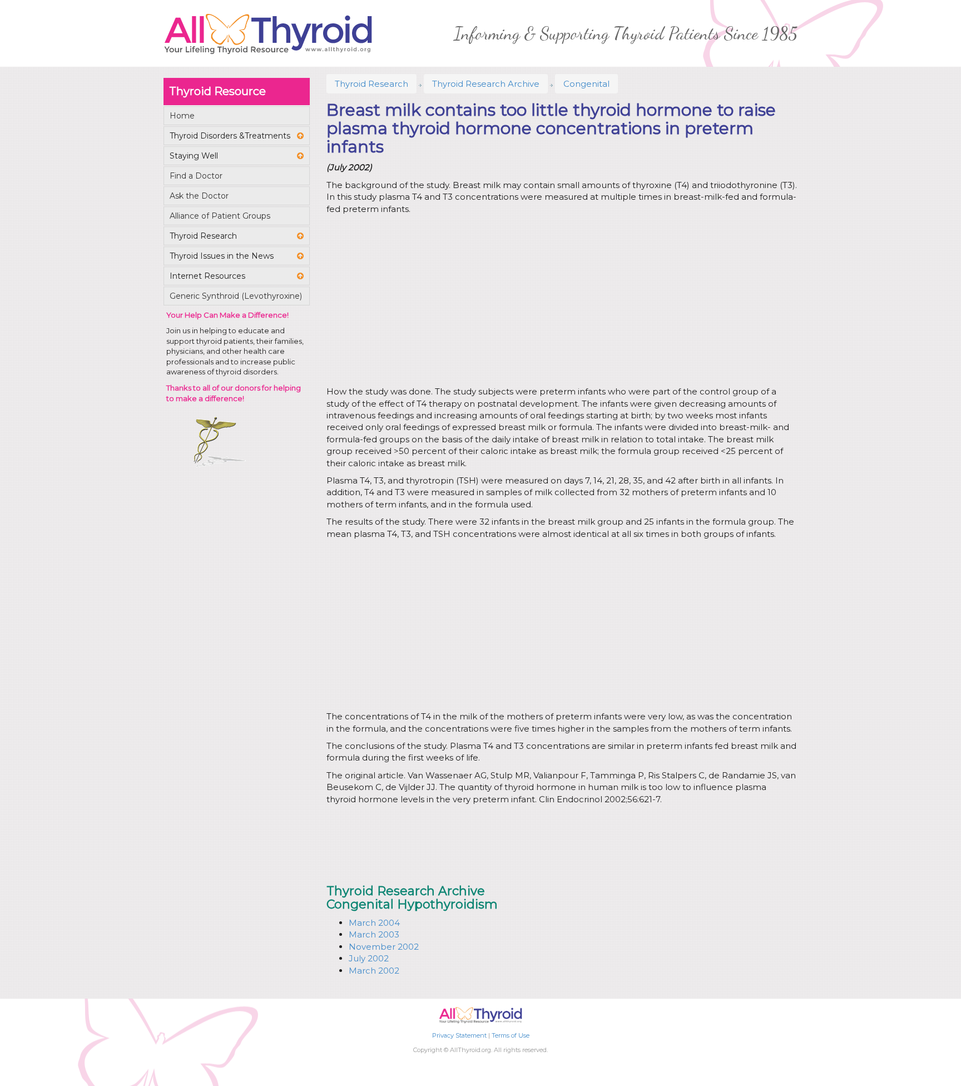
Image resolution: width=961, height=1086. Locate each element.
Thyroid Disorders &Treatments (230, 136)
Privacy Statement (459, 1035)
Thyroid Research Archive (485, 83)
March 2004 (374, 922)
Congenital (586, 83)
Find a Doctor (196, 176)
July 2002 (369, 958)
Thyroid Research (371, 83)
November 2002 (384, 946)
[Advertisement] (560, 302)
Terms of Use (510, 1035)
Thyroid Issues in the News (222, 256)
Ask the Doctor (199, 196)
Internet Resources (207, 276)
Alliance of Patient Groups (220, 216)
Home (182, 116)
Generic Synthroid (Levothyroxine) (236, 296)
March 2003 (374, 934)
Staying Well (194, 156)
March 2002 (374, 970)
